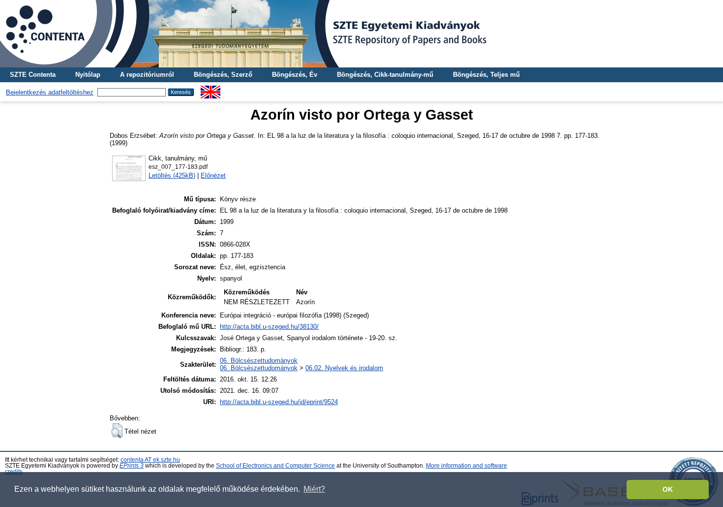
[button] (116, 430)
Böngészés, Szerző (223, 74)
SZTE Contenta (33, 74)
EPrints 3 (132, 466)
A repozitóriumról (147, 74)
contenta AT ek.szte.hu (150, 460)
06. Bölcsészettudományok (259, 360)
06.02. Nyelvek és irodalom (344, 368)
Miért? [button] (314, 489)
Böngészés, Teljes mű (486, 74)
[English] (210, 89)
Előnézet (213, 175)
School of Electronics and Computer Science (275, 466)
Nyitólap (87, 74)
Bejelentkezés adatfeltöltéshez (49, 92)
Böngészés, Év (294, 74)
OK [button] (668, 489)
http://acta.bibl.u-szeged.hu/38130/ (269, 326)
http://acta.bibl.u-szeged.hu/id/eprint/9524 (279, 402)
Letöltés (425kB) (172, 175)
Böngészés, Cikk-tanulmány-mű (385, 74)
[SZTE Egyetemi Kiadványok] (361, 33)
